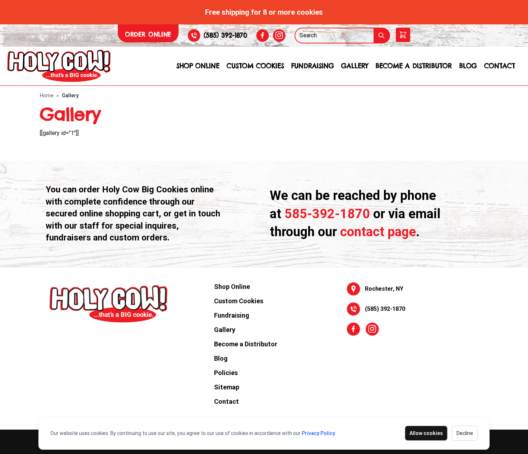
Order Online (148, 34)
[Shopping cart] (403, 35)
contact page (378, 231)
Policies (226, 372)
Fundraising (312, 66)
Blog (468, 66)
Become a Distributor (413, 66)
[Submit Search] (382, 35)
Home (47, 95)
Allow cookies (426, 433)
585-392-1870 (327, 213)
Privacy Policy (318, 433)
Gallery (354, 66)
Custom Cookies (255, 66)
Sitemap (226, 387)
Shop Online (197, 66)
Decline (465, 433)
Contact (499, 66)
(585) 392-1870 (225, 35)
